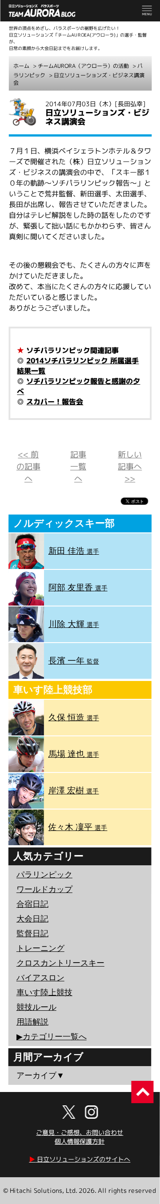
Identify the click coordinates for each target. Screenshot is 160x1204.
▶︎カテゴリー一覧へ (51, 1036)
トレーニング (40, 948)
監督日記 (32, 933)
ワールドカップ (44, 889)
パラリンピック (44, 874)
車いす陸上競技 (44, 992)
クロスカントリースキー (60, 963)
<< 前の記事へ (28, 466)
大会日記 (32, 918)
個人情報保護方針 (79, 1141)
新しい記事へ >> (130, 466)
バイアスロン (40, 977)
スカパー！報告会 (54, 402)
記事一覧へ (78, 466)
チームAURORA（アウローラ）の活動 (83, 66)
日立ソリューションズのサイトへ (79, 1159)
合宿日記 (32, 904)
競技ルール (36, 1007)
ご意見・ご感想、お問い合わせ (79, 1132)
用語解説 (32, 1021)
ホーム (21, 66)
